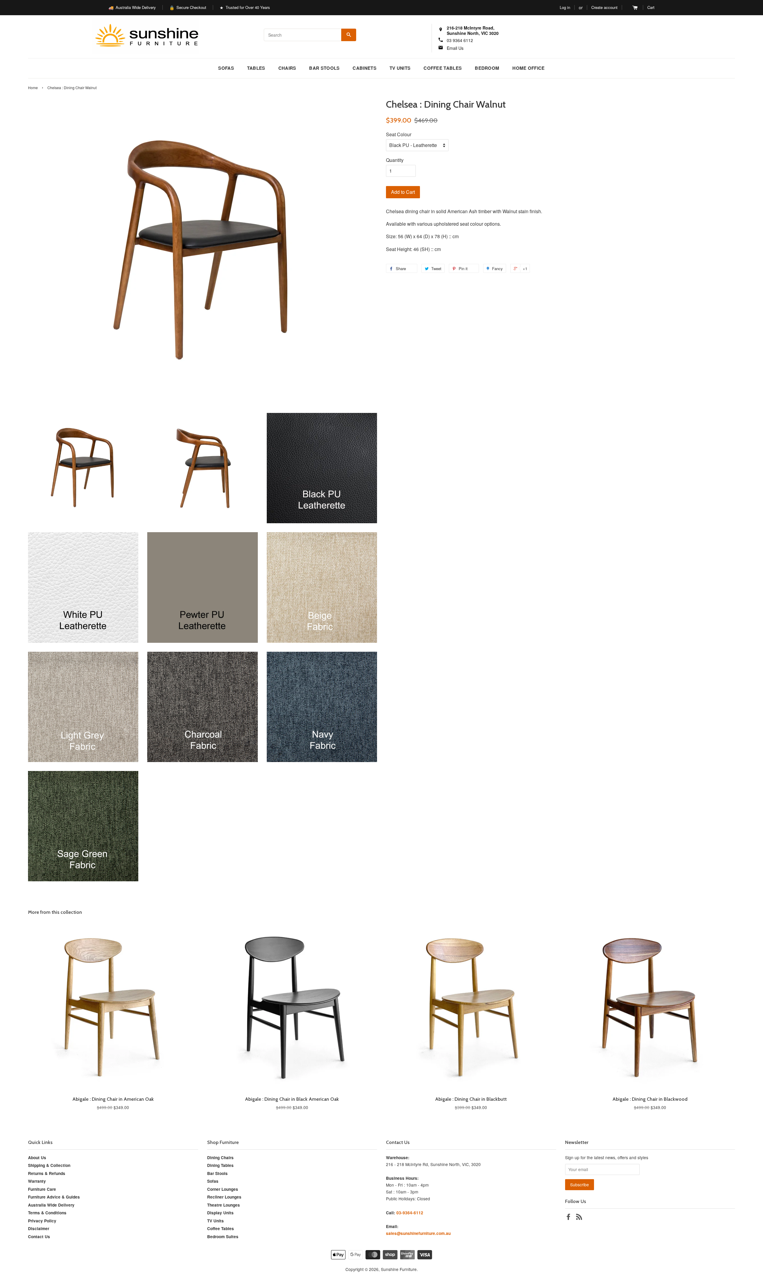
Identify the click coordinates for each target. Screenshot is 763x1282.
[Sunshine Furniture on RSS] (579, 1218)
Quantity (395, 160)
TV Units (400, 68)
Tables (256, 68)
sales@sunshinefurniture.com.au (418, 1233)
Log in (565, 7)
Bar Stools (324, 68)
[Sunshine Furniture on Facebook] (568, 1218)
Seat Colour (398, 134)
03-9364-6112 (409, 1213)
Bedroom (487, 68)
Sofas (226, 68)
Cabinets (364, 68)
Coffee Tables (443, 68)
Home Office (528, 68)
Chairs (287, 68)
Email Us (455, 48)
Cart (651, 7)
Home (33, 87)
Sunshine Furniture (399, 1269)
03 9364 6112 (460, 40)
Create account (604, 7)
